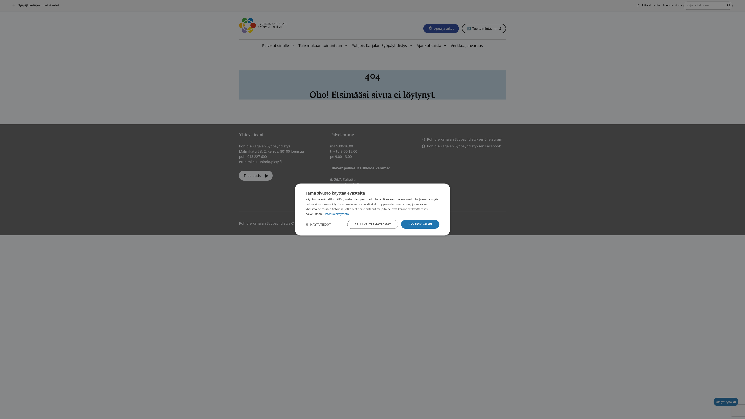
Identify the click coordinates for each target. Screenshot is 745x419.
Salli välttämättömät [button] (373, 224)
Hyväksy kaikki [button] (420, 224)
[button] (318, 224)
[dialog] (372, 209)
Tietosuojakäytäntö (336, 214)
